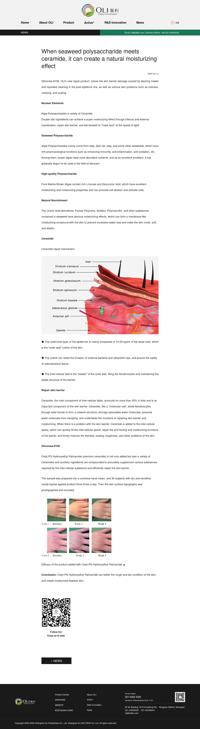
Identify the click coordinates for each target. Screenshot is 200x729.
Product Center (62, 694)
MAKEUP (59, 704)
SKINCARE (60, 699)
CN (177, 22)
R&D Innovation (115, 22)
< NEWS (56, 661)
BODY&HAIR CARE (64, 710)
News (140, 22)
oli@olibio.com (137, 32)
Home (25, 22)
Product (68, 22)
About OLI (46, 22)
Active (89, 22)
